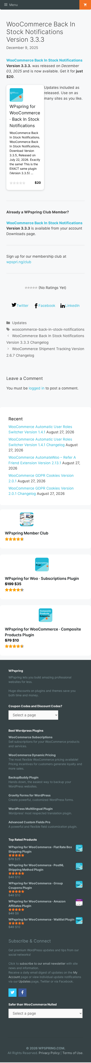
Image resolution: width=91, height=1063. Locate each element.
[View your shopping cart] (85, 5)
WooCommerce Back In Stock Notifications (44, 60)
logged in (36, 388)
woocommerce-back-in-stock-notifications (48, 329)
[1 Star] (26, 287)
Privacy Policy (49, 1053)
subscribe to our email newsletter (42, 963)
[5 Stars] (36, 287)
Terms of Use (72, 1053)
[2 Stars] (28, 287)
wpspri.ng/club (18, 262)
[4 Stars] (33, 287)
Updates (19, 323)
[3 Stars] (31, 287)
